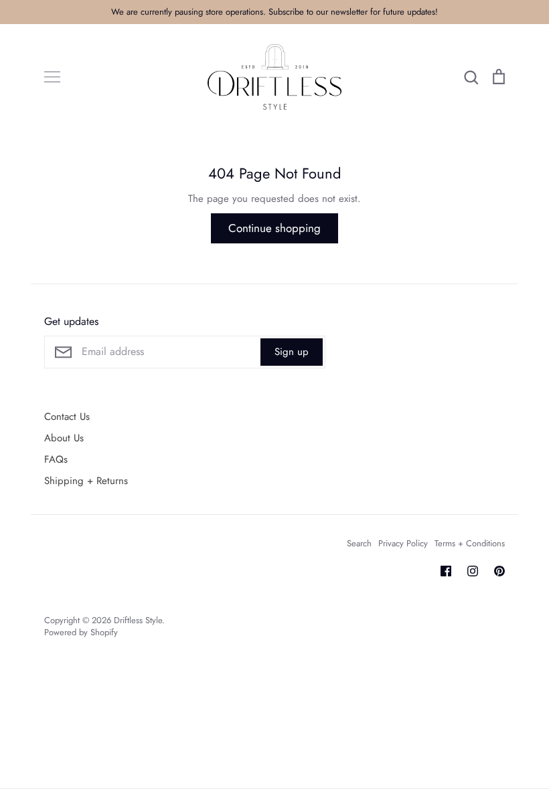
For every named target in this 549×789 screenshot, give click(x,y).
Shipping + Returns (86, 480)
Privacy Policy (403, 543)
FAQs (56, 459)
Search (359, 543)
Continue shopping (274, 228)
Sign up (291, 351)
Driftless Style (138, 620)
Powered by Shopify (81, 632)
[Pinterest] (499, 571)
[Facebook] (446, 571)
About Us (64, 438)
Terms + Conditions (470, 543)
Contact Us (67, 416)
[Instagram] (472, 571)
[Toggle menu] (52, 77)
